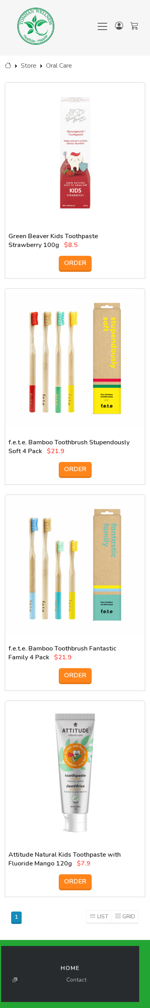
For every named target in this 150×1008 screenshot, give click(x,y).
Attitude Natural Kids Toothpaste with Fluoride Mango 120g (64, 859)
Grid (128, 916)
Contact (76, 980)
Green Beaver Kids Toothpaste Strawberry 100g (53, 240)
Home (70, 968)
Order (75, 263)
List (102, 916)
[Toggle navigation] (102, 26)
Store (28, 65)
